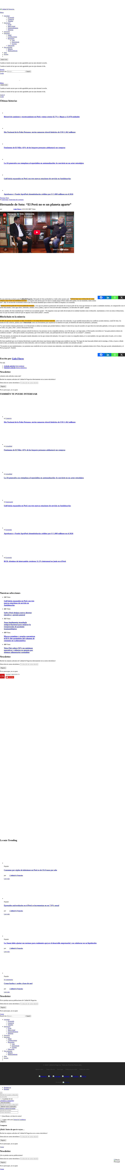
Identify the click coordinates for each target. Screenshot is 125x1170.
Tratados (10, 21)
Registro (6, 1089)
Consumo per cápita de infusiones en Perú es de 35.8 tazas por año (30, 870)
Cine (13, 40)
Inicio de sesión (5, 1102)
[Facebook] (101, 297)
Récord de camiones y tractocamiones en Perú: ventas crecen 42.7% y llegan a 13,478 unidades (42, 117)
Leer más (7, 879)
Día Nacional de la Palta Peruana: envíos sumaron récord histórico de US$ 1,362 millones (39, 132)
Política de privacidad (71, 1069)
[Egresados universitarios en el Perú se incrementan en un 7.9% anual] (64, 890)
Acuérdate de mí (7, 1099)
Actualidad (7, 16)
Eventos (14, 44)
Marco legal (11, 26)
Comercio (11, 19)
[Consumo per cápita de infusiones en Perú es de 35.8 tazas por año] (64, 854)
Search (28, 71)
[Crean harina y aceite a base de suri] (64, 964)
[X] (121, 297)
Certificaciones (12, 37)
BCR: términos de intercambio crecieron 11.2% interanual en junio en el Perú (35, 561)
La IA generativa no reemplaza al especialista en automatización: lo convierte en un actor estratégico (44, 163)
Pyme (9, 24)
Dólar (5, 52)
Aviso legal (60, 1069)
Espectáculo (15, 42)
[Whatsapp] (114, 297)
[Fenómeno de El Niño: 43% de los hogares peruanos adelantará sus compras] (64, 140)
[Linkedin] (107, 297)
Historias (10, 30)
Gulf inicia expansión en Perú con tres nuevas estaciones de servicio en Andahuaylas (37, 179)
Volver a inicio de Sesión (7, 1108)
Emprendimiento (13, 28)
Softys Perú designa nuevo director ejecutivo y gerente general (18, 614)
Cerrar (2, 1014)
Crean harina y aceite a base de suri (18, 983)
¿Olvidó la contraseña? (7, 1100)
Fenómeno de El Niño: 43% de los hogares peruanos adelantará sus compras (34, 148)
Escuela (6, 54)
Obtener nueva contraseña (8, 1106)
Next (7, 198)
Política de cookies (84, 1069)
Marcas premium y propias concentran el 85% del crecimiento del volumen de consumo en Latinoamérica (19, 638)
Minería (10, 49)
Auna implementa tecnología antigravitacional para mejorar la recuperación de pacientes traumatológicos (17, 625)
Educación (11, 45)
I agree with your (14, 1119)
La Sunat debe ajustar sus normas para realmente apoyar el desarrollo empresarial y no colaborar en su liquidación (50, 943)
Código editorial (50, 1069)
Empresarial (7, 23)
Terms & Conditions (19, 1119)
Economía (11, 17)
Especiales (7, 33)
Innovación (7, 31)
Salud (9, 35)
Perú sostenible (8, 47)
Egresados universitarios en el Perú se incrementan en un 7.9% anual (31, 905)
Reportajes (11, 38)
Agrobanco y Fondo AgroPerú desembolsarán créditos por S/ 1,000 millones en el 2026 (38, 194)
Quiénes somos (39, 1069)
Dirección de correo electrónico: (10, 383)
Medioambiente (12, 51)
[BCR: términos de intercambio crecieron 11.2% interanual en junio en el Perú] (64, 546)
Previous (2, 198)
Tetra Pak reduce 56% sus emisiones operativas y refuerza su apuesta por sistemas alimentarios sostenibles (18, 650)
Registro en (7, 1087)
